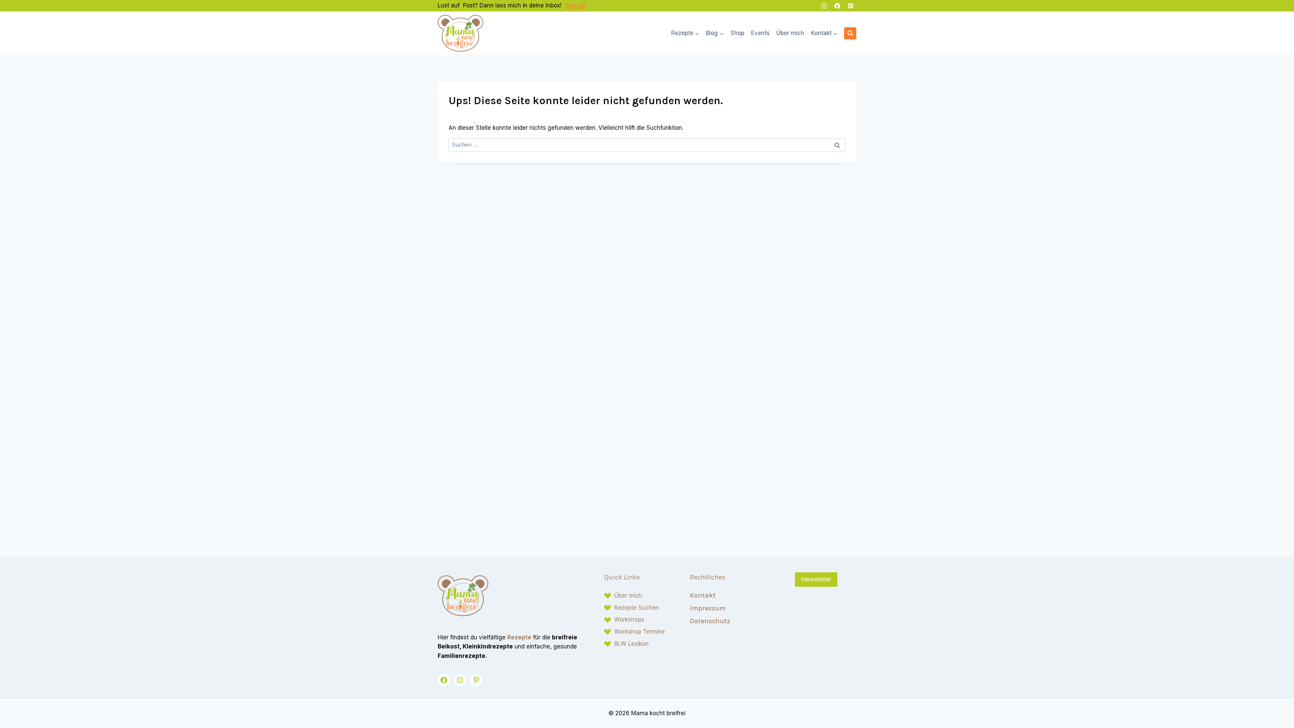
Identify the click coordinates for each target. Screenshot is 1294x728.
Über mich (790, 33)
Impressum (708, 608)
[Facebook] (837, 5)
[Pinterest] (850, 5)
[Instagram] (824, 5)
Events (760, 33)
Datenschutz (710, 621)
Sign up (575, 5)
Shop (737, 33)
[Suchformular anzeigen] (850, 33)
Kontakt (703, 595)
